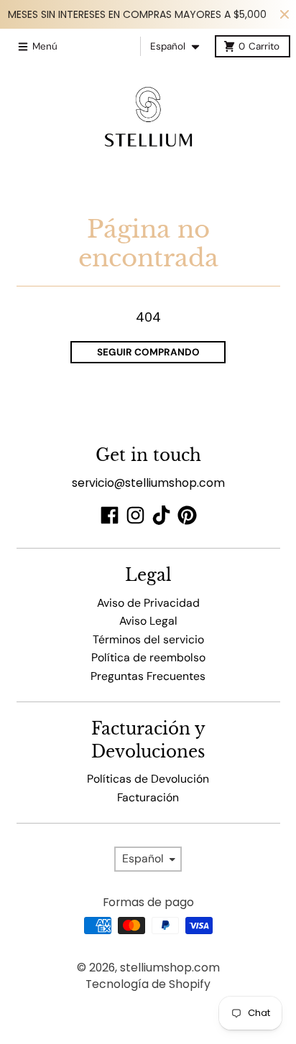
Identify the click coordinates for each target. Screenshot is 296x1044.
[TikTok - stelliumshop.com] (161, 515)
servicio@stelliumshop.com (148, 483)
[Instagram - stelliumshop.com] (135, 515)
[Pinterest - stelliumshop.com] (187, 515)
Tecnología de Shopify (148, 984)
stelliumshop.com (170, 967)
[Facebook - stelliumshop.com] (109, 515)
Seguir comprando (148, 352)
